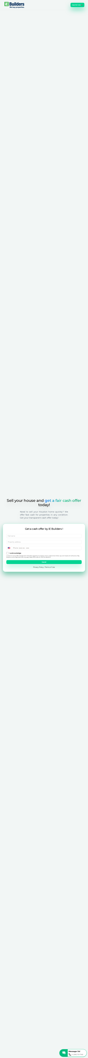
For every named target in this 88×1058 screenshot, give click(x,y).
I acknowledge (15, 553)
